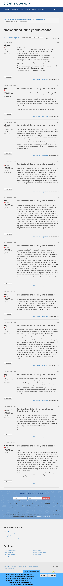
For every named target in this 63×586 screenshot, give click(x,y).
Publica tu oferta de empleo (39, 552)
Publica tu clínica (37, 554)
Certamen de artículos (9, 554)
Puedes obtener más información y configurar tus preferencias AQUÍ (21, 583)
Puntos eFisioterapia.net (10, 556)
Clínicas (39, 9)
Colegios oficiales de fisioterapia (12, 538)
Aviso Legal (7, 566)
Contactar (13, 566)
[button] (59, 9)
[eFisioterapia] (17, 3)
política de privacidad (39, 501)
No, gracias (52, 575)
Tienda (21, 9)
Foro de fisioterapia (10, 19)
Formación (27, 9)
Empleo (34, 9)
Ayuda (19, 566)
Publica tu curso (37, 550)
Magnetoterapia (14, 9)
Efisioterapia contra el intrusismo (12, 534)
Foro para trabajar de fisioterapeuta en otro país (31, 19)
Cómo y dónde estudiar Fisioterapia (13, 536)
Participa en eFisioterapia (10, 550)
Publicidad (24, 566)
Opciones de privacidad (31, 571)
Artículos (7, 9)
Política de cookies (33, 566)
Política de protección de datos (43, 516)
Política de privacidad (9, 568)
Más (43, 9)
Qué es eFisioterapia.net (10, 532)
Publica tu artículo (8, 552)
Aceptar (43, 575)
